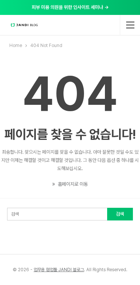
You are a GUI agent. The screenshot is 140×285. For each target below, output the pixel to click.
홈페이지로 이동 (72, 184)
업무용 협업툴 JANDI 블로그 (59, 269)
